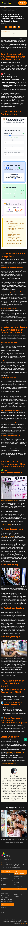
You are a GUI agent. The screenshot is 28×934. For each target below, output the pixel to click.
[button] (8, 3)
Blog (6, 7)
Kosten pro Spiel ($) (9, 140)
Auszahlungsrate (8, 133)
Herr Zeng (14, 776)
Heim (2, 7)
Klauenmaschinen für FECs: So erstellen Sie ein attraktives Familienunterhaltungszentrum (14, 841)
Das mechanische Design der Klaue (9, 500)
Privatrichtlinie (23, 923)
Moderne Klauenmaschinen (7, 536)
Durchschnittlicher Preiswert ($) (12, 146)
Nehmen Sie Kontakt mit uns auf (16, 752)
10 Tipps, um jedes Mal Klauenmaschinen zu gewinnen (12, 762)
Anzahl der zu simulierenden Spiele (12, 152)
